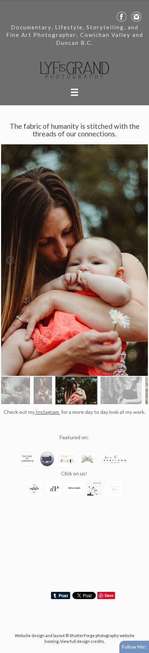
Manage (139, 3)
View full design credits (82, 641)
